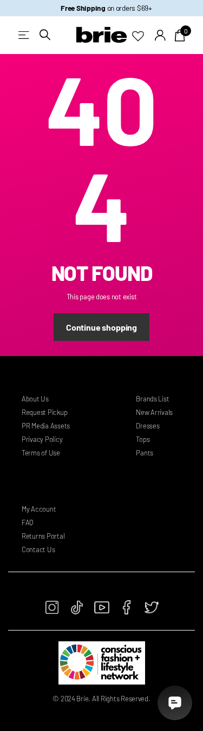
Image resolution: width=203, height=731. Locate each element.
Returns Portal (43, 536)
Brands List (152, 398)
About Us (35, 398)
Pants (144, 452)
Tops (142, 439)
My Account (39, 509)
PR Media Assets (46, 425)
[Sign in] (160, 35)
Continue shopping (101, 327)
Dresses (147, 425)
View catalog (24, 35)
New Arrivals (154, 412)
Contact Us (38, 549)
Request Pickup (44, 412)
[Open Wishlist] (143, 35)
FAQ (27, 522)
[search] (45, 35)
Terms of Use (41, 452)
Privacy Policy (42, 439)
